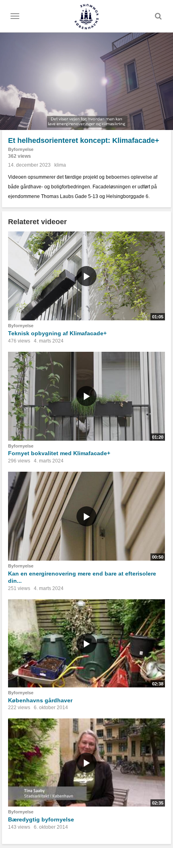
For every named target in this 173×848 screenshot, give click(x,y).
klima (60, 165)
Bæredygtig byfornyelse (41, 819)
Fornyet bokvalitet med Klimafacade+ (59, 453)
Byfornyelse (20, 149)
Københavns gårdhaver (40, 700)
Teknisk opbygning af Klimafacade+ (57, 333)
